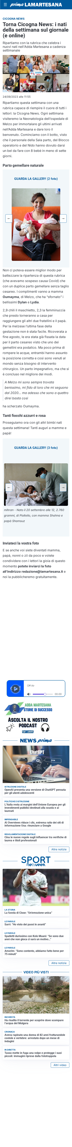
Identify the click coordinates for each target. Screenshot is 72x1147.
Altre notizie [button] (58, 849)
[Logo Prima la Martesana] (36, 4)
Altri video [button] (60, 1065)
